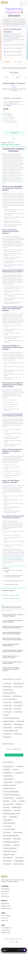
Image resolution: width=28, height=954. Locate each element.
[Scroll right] (26, 77)
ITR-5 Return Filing (7, 711)
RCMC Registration (7, 810)
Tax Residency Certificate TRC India (11, 718)
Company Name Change (8, 854)
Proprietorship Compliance (9, 693)
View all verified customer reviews (14, 755)
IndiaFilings (3, 142)
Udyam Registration (7, 819)
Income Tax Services (8, 689)
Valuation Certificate (18, 724)
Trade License (19, 804)
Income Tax (10, 142)
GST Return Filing (18, 782)
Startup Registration (7, 772)
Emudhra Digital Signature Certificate (11, 813)
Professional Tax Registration (9, 848)
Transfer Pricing (17, 733)
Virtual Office (22, 801)
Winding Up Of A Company (9, 829)
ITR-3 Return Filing (7, 708)
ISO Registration (6, 845)
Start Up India (6, 807)
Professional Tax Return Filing (9, 851)
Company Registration (8, 766)
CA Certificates (17, 708)
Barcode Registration (8, 857)
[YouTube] (17, 942)
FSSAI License (17, 810)
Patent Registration (7, 860)
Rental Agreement (7, 686)
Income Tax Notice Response (9, 699)
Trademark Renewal (7, 782)
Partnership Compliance (8, 721)
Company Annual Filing (8, 797)
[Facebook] (11, 942)
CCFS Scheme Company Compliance (11, 794)
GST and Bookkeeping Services (10, 730)
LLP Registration (6, 769)
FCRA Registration (7, 737)
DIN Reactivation (7, 696)
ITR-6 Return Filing (7, 733)
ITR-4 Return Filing (7, 705)
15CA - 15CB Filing (18, 705)
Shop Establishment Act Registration (11, 842)
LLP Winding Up (19, 797)
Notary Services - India (19, 683)
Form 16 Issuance (7, 683)
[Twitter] (14, 942)
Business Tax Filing (7, 727)
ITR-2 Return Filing (18, 702)
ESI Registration (16, 845)
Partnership (15, 769)
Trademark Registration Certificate (11, 835)
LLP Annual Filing (7, 863)
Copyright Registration (19, 860)
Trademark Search (19, 772)
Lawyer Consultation (17, 832)
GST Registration (19, 766)
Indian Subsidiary (7, 838)
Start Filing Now (14, 132)
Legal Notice (6, 715)
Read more (8, 105)
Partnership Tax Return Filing (9, 785)
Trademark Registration (8, 779)
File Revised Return (17, 696)
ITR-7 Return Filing (18, 711)
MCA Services (6, 801)
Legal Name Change (16, 807)
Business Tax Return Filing (9, 823)
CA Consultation (7, 832)
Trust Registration (13, 816)
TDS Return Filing (20, 721)
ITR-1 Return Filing (7, 702)
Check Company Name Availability (10, 791)
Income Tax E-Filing (18, 686)
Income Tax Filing (7, 826)
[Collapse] (25, 591)
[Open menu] (25, 2)
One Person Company (8, 804)
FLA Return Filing (18, 727)
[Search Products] (21, 2)
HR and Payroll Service (18, 863)
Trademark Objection (8, 775)
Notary (4, 816)
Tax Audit (14, 801)
